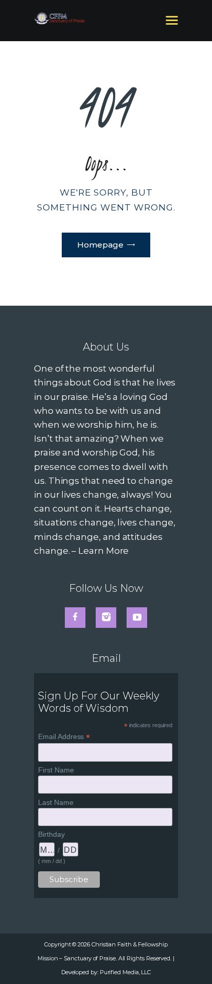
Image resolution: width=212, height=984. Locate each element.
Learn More (103, 551)
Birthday (51, 834)
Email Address (64, 737)
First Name (56, 770)
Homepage (100, 245)
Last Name (55, 802)
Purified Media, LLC (125, 972)
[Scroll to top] (193, 959)
